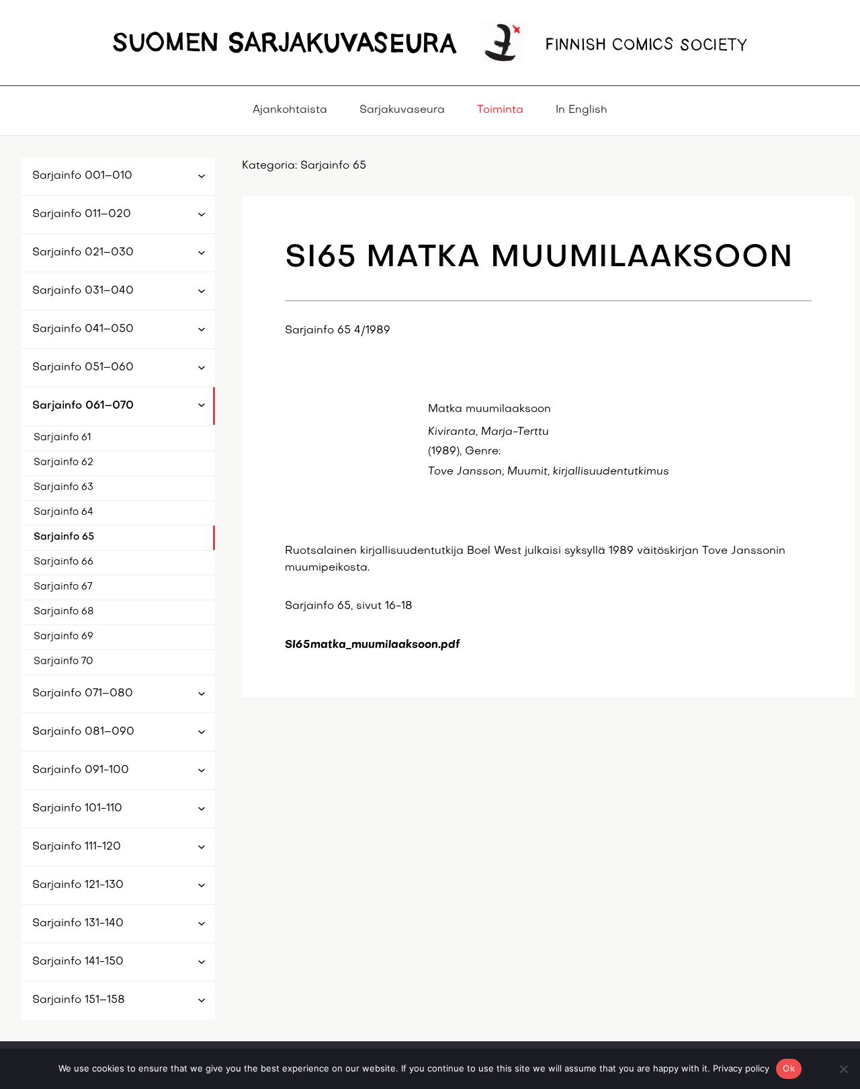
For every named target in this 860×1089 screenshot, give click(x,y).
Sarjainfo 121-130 (78, 885)
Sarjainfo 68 (64, 611)
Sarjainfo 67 (63, 587)
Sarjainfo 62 (63, 462)
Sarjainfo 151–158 (78, 1000)
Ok (789, 1068)
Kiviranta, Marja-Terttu (488, 432)
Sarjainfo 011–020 (81, 214)
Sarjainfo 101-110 (77, 808)
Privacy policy (741, 1068)
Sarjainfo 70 (63, 661)
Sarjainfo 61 (62, 437)
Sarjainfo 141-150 (78, 962)
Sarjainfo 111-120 (76, 847)
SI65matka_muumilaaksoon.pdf (372, 645)
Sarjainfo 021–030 (83, 252)
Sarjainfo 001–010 (82, 176)
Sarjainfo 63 (63, 487)
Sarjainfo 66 (63, 562)
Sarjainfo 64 (63, 512)
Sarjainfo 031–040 (83, 291)
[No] (843, 1069)
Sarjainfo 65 (64, 537)
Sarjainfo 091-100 (80, 770)
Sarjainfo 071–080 (82, 693)
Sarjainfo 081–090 (83, 732)
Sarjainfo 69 (63, 636)
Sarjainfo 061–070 (83, 406)
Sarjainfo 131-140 (78, 923)
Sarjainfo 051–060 (83, 367)
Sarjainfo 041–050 (83, 329)
